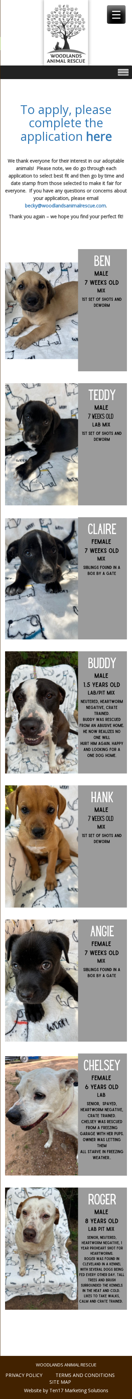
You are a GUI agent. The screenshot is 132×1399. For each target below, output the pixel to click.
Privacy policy (23, 1375)
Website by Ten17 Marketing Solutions (66, 1390)
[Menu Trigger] (116, 14)
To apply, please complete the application (66, 123)
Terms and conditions (85, 1375)
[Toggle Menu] (123, 72)
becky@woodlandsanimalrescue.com (65, 205)
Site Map (60, 1382)
